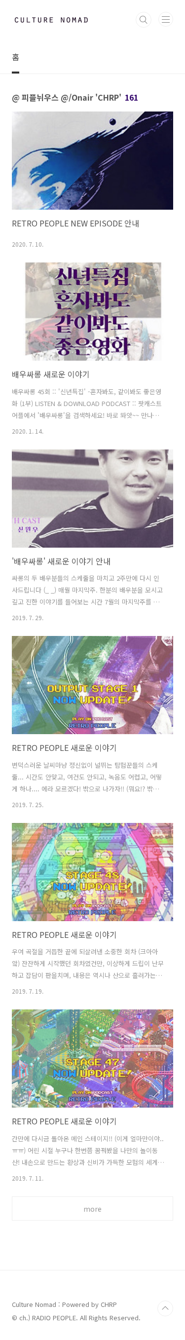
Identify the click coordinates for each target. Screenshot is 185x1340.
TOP (165, 1308)
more (92, 1209)
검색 (143, 19)
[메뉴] (165, 19)
